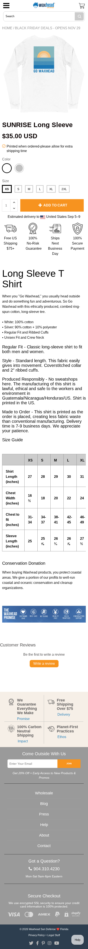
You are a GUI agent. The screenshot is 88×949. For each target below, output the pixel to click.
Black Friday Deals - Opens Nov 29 (47, 28)
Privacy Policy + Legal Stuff (44, 935)
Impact (22, 741)
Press (44, 814)
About (44, 835)
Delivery (63, 714)
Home (7, 28)
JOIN (69, 763)
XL (51, 189)
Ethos (61, 737)
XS (7, 189)
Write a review (44, 663)
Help (44, 825)
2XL (64, 189)
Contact (44, 846)
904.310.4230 (47, 868)
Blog (44, 803)
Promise (23, 719)
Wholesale (44, 793)
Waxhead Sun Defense (42, 929)
